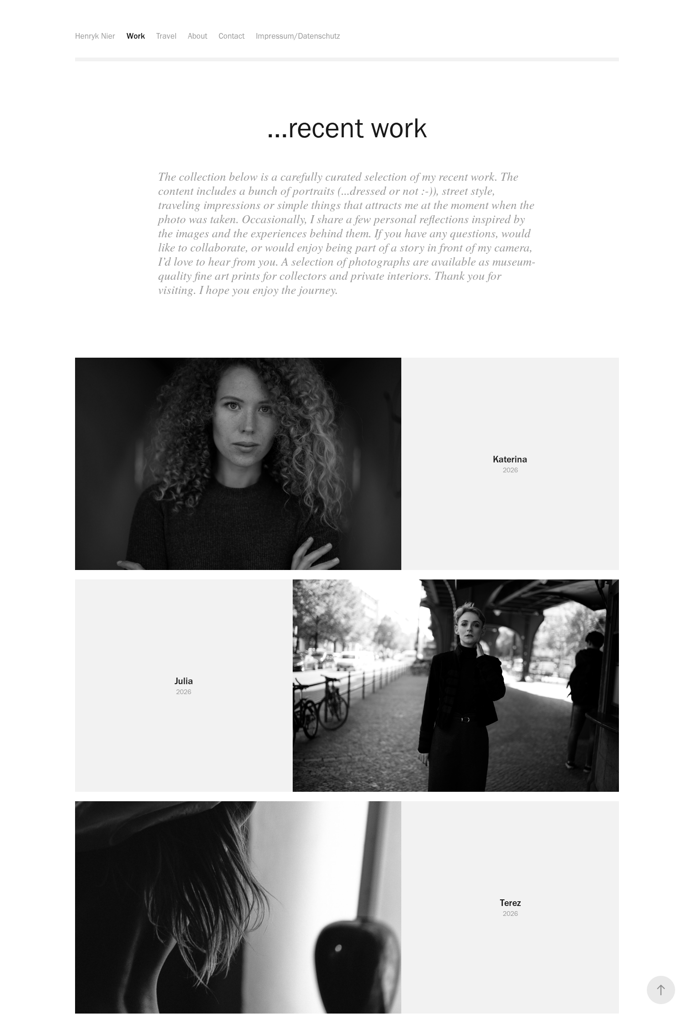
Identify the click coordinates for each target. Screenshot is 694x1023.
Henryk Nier (95, 36)
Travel (166, 36)
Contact (232, 36)
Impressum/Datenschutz (298, 36)
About (197, 36)
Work (136, 36)
